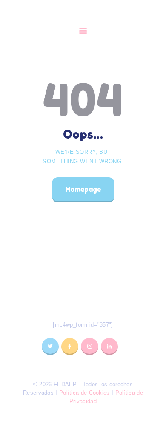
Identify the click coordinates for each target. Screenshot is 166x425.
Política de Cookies (84, 393)
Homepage (83, 189)
